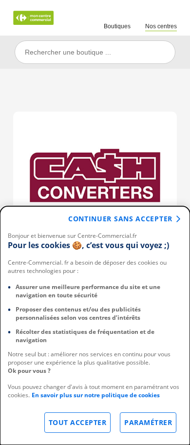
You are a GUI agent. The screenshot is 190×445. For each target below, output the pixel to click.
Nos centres (161, 26)
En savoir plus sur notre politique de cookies (96, 395)
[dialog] (95, 325)
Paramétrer (148, 422)
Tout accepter (78, 422)
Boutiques (117, 26)
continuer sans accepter (120, 218)
